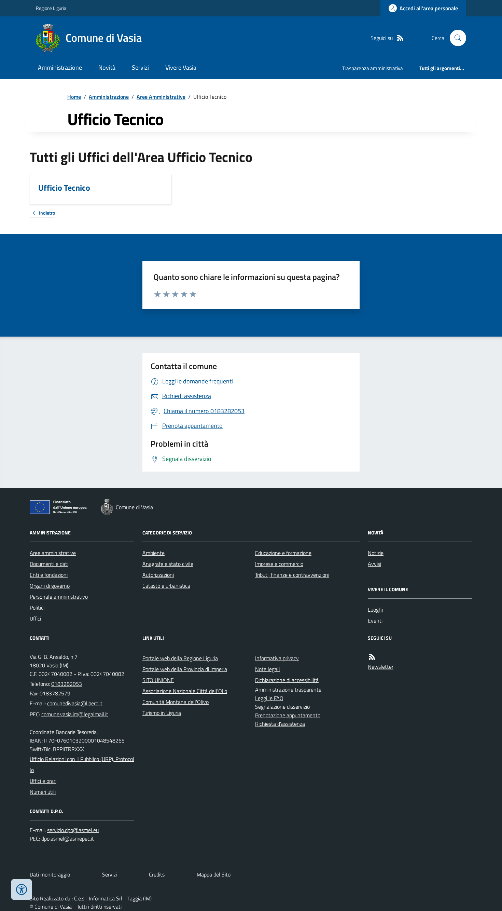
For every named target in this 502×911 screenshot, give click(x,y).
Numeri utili (43, 792)
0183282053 (66, 684)
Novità (106, 67)
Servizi (140, 67)
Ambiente (153, 553)
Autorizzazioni (158, 575)
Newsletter (380, 667)
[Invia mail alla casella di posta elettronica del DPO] (73, 830)
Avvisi (374, 564)
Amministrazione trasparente (288, 689)
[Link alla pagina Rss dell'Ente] (372, 657)
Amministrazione (60, 67)
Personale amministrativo (59, 597)
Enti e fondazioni (49, 575)
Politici (37, 607)
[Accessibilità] (21, 889)
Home (74, 97)
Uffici (35, 618)
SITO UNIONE (158, 680)
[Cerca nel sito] (455, 38)
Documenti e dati (49, 564)
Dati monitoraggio (50, 874)
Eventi (375, 620)
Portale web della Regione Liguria (180, 658)
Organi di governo (50, 586)
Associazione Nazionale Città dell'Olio (184, 691)
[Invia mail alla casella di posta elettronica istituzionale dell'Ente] (74, 703)
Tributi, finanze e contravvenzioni (292, 575)
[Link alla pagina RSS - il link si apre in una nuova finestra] (400, 38)
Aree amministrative (53, 553)
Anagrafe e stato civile (167, 564)
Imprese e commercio (279, 564)
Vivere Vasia (180, 67)
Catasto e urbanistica (166, 586)
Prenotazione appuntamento (287, 715)
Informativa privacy (277, 658)
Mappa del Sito (214, 874)
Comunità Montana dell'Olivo (175, 702)
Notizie (376, 553)
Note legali (267, 669)
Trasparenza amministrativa (372, 68)
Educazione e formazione (283, 553)
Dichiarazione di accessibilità (287, 680)
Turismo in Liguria (161, 713)
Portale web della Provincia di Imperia (184, 669)
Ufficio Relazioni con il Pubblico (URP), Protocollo (82, 764)
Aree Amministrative (161, 97)
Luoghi (375, 610)
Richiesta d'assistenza (280, 724)
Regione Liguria (51, 8)
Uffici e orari (43, 781)
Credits (157, 874)
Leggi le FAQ (269, 698)
